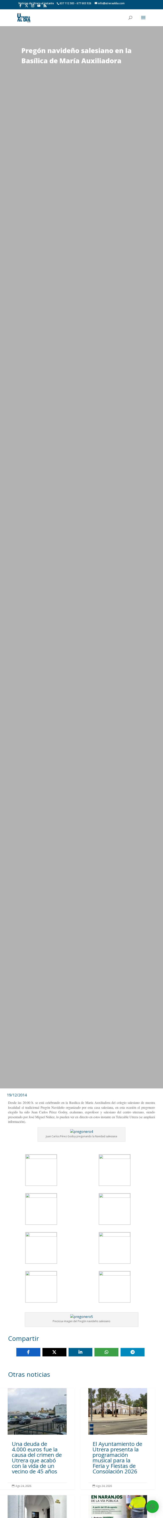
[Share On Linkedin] (81, 1352)
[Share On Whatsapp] (106, 1352)
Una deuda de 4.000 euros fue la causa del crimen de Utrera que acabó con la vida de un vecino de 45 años (37, 1438)
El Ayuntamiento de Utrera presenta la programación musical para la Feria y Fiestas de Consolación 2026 (117, 1438)
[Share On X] (54, 1352)
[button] (152, 1506)
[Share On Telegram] (133, 1352)
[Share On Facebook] (28, 1352)
